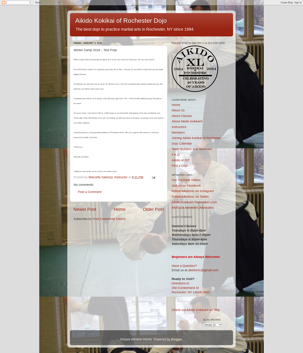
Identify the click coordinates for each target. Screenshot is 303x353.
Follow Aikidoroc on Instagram (193, 191)
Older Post (153, 209)
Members (178, 132)
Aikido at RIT (181, 160)
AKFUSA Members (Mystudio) (193, 207)
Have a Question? (184, 266)
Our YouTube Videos (186, 180)
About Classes (182, 116)
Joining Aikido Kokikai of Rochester (196, 138)
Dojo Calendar (182, 143)
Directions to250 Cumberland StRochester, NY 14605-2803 (191, 288)
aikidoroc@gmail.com (203, 270)
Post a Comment (90, 192)
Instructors (179, 127)
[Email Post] (153, 177)
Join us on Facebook (186, 185)
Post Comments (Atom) (109, 219)
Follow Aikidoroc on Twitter (190, 196)
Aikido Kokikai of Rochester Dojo (121, 20)
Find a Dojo (180, 165)
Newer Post (84, 209)
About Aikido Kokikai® (187, 121)
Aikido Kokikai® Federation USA (194, 202)
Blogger (176, 339)
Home (120, 209)
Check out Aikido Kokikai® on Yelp (196, 310)
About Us (178, 110)
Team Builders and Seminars (192, 149)
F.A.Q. (176, 154)
